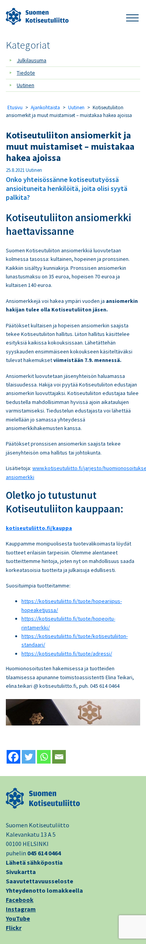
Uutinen (25, 85)
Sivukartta (21, 872)
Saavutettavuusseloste (39, 881)
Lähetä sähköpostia (34, 862)
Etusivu (15, 107)
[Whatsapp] (44, 757)
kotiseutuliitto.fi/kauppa (39, 527)
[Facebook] (13, 757)
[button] (132, 16)
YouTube (18, 918)
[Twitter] (28, 757)
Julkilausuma (31, 60)
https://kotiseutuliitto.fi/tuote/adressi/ (66, 653)
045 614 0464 (44, 853)
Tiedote (26, 72)
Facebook (19, 900)
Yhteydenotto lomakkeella (44, 890)
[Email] (59, 757)
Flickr (13, 928)
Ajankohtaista (45, 107)
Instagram (21, 909)
